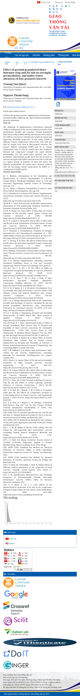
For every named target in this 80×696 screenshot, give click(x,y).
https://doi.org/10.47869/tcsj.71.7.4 (20, 107)
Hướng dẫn (49, 55)
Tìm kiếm (11, 574)
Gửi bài (36, 55)
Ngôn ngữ (11, 532)
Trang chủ (8, 55)
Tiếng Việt (12, 539)
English (12, 543)
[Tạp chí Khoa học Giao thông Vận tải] (16, 632)
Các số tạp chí (21, 55)
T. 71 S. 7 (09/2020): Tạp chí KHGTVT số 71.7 (39, 63)
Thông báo (63, 55)
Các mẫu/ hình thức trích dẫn (65, 176)
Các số (17, 63)
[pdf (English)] (58, 105)
